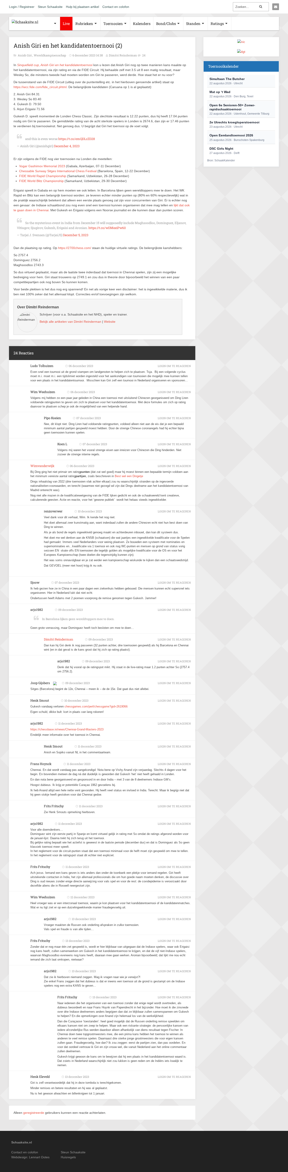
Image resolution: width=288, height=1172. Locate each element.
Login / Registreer (21, 7)
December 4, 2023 (67, 146)
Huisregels (68, 1157)
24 (144, 55)
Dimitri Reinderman (123, 55)
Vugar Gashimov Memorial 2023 (42, 166)
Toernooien (113, 23)
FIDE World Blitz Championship (41, 181)
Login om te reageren (174, 366)
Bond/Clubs (166, 23)
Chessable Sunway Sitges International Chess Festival (58, 171)
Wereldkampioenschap (50, 55)
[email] (275, 6)
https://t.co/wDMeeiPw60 (107, 228)
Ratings (217, 23)
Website (109, 321)
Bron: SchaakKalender (221, 160)
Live (66, 23)
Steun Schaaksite (50, 7)
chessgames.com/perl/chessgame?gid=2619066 (96, 706)
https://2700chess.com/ (74, 248)
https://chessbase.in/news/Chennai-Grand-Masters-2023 (67, 729)
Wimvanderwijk (42, 466)
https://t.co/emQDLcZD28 (76, 139)
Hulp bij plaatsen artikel (82, 7)
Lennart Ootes (39, 1157)
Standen (193, 23)
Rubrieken (84, 23)
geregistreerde (34, 1112)
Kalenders (142, 23)
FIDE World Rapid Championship (42, 176)
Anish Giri (25, 55)
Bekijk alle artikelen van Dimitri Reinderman (70, 321)
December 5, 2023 (75, 235)
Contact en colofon (115, 7)
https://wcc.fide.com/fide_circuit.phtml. (41, 87)
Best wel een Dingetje (129, 476)
